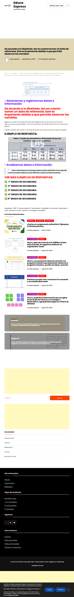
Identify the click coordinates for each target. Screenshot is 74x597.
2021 (14, 208)
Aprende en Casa (10, 456)
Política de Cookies (11, 540)
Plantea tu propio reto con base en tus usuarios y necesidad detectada (47, 280)
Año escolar (54, 208)
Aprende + (52, 59)
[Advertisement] (37, 25)
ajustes (30, 589)
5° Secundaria (43, 59)
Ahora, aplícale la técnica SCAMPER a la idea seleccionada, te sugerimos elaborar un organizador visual (46, 244)
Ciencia (7, 452)
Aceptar (49, 590)
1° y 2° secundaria (11, 502)
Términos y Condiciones (13, 547)
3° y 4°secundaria (10, 506)
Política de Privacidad (12, 544)
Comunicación (9, 438)
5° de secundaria (23, 208)
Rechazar (60, 590)
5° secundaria (9, 509)
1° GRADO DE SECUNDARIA (23, 181)
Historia (7, 443)
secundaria (41, 210)
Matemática (49, 220)
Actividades (45, 208)
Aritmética (40, 220)
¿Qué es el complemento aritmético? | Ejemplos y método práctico (48, 225)
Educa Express (20, 5)
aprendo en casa (15, 210)
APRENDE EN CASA (37, 565)
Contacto (8, 537)
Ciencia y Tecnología (29, 210)
